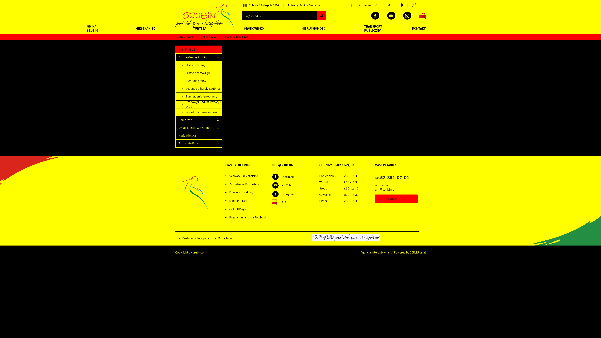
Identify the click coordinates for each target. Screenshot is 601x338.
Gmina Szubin (92, 28)
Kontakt (419, 28)
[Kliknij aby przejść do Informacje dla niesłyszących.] (414, 5)
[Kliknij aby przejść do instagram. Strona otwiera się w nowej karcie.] (407, 16)
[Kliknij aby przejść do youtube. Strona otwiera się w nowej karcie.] (391, 16)
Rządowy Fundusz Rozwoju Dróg (203, 104)
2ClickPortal (418, 252)
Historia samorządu (198, 73)
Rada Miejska (187, 136)
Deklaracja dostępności (197, 238)
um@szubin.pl (385, 189)
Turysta (199, 28)
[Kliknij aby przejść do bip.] (422, 16)
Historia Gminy (195, 65)
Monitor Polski (238, 201)
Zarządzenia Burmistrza (244, 184)
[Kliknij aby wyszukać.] (321, 15)
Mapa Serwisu (226, 238)
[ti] (391, 252)
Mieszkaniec (145, 28)
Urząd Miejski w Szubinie (195, 128)
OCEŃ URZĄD (237, 209)
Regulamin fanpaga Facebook (247, 217)
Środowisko (254, 28)
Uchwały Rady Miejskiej (244, 176)
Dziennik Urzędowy (241, 192)
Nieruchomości (314, 28)
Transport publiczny (373, 28)
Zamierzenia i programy (201, 96)
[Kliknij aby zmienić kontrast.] (401, 5)
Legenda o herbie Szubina (203, 89)
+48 (392, 178)
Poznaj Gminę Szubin (193, 57)
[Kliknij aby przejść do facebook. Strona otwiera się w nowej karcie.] (375, 16)
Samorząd (185, 120)
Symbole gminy (196, 81)
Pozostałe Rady (189, 143)
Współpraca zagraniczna (202, 112)
